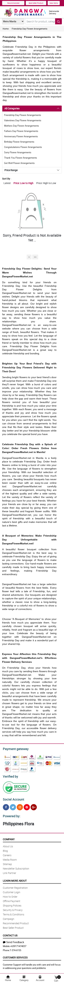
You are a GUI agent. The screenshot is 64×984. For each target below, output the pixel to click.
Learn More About (15, 880)
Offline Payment (11, 901)
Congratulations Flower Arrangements (23, 147)
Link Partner (9, 873)
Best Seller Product (36, 3)
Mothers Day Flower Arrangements (21, 125)
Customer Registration (15, 887)
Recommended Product (16, 923)
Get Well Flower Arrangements (19, 163)
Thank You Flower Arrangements (20, 157)
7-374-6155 (15, 950)
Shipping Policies (12, 905)
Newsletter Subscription (16, 868)
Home (6, 28)
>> (35, 257)
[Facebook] (6, 807)
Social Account (13, 799)
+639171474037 (18, 946)
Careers (7, 855)
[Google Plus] (34, 807)
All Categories (12, 108)
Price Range (11, 170)
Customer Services (15, 957)
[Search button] (58, 21)
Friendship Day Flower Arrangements (29, 28)
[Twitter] (13, 807)
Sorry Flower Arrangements (17, 152)
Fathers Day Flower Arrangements (21, 131)
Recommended (13, 3)
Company (9, 839)
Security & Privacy (13, 910)
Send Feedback (15, 942)
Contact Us (10, 935)
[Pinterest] (27, 807)
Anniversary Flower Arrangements (21, 136)
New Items (54, 3)
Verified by (10, 776)
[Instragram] (20, 807)
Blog (5, 850)
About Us (8, 846)
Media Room (10, 859)
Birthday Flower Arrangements (19, 141)
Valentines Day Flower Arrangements (22, 120)
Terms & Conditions (13, 914)
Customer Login (11, 892)
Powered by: (11, 816)
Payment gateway (16, 749)
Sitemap (7, 864)
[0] (56, 977)
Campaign (8, 919)
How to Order (10, 896)
